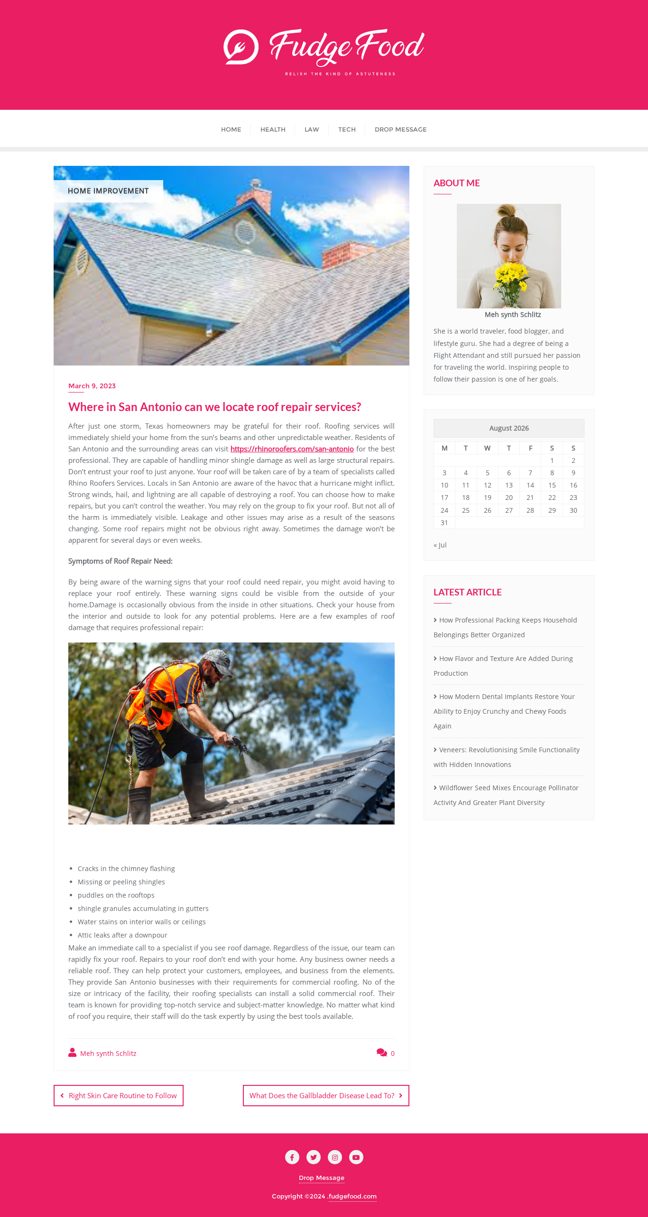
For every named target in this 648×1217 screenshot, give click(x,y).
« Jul (440, 544)
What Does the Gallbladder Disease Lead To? (322, 1095)
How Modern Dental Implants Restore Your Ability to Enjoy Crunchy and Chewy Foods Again (504, 711)
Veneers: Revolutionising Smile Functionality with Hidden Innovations (507, 757)
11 (466, 484)
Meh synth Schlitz (107, 1053)
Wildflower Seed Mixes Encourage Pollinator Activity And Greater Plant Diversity (506, 795)
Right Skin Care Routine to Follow (123, 1095)
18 (466, 497)
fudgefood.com (353, 1196)
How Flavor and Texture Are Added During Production (503, 666)
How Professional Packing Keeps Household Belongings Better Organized (505, 627)
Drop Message (321, 1177)
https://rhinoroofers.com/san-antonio (292, 448)
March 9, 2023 (92, 386)
